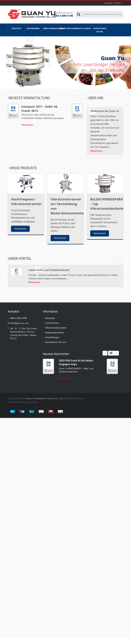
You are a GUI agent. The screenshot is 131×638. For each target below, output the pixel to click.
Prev (76, 97)
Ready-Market (33, 402)
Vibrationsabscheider (50, 28)
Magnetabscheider (67, 28)
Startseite (16, 28)
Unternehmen (33, 28)
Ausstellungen (83, 28)
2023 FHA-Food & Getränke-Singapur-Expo (76, 362)
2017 (14, 116)
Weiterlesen (27, 124)
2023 (50, 371)
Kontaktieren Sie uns (99, 30)
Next (81, 97)
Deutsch (117, 3)
